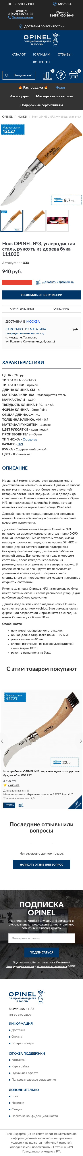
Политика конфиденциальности (35, 1116)
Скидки (17, 1109)
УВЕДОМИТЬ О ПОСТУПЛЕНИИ (41, 295)
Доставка (18, 1030)
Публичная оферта (25, 1073)
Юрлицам (41, 54)
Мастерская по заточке (54, 96)
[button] (20, 17)
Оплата (17, 1036)
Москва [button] (33, 321)
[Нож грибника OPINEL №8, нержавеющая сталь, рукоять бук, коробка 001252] (41, 729)
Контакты (41, 62)
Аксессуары (19, 96)
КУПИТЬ (9, 805)
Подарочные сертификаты (41, 105)
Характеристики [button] (22, 308)
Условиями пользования (52, 966)
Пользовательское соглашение (34, 1080)
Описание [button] (61, 308)
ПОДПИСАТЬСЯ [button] (41, 952)
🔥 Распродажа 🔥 (33, 87)
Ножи (60, 87)
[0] (73, 75)
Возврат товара (23, 1043)
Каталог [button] (19, 54)
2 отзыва (13, 785)
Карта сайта (20, 1066)
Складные (30, 439)
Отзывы (64, 54)
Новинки (18, 1103)
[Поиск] (6, 75)
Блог (15, 1096)
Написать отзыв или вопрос (41, 864)
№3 (20, 444)
